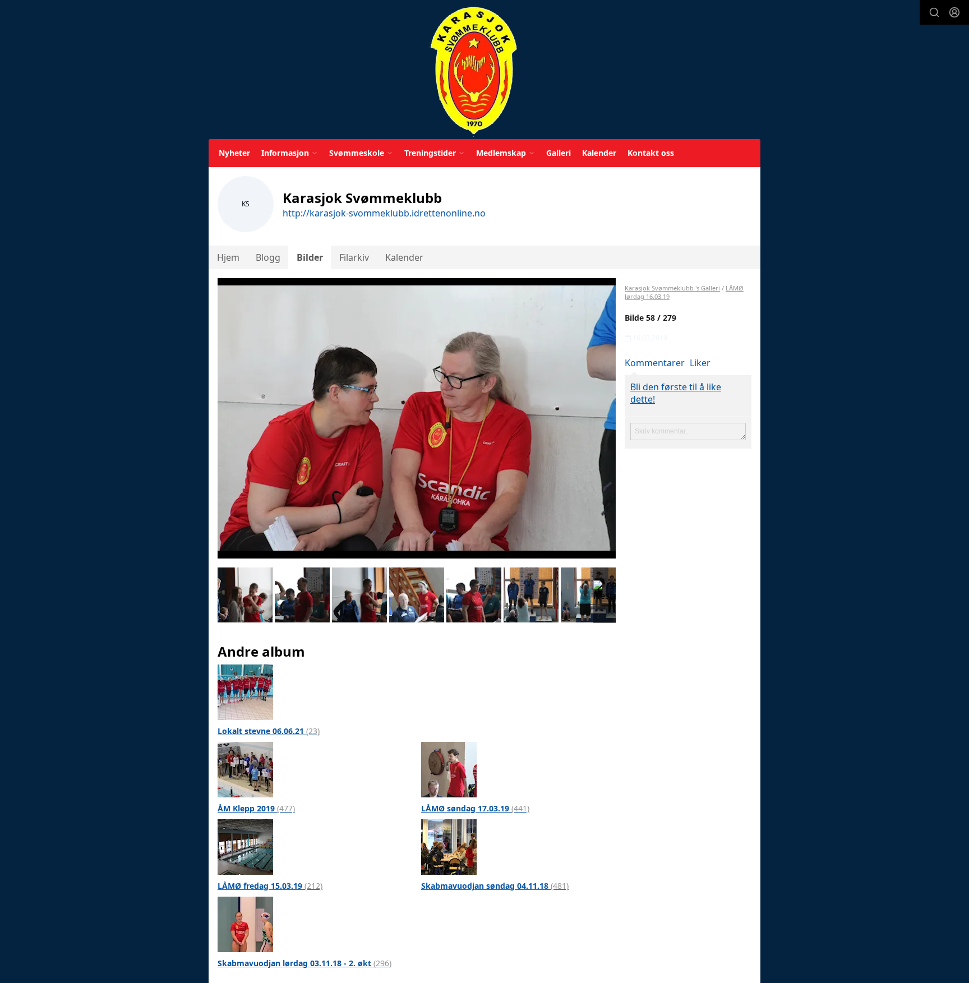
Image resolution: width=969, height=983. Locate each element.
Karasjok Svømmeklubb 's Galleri (672, 288)
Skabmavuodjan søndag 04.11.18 (495, 885)
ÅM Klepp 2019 (256, 808)
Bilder (310, 257)
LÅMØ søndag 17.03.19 (475, 808)
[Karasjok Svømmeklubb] (473, 71)
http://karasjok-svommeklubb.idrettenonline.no (384, 213)
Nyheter (234, 152)
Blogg (268, 257)
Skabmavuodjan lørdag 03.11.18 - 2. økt (304, 963)
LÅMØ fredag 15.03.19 (270, 885)
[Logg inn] (954, 12)
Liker (700, 363)
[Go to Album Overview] (245, 691)
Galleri (558, 152)
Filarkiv (354, 257)
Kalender (599, 152)
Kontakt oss (650, 152)
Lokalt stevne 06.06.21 (269, 731)
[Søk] (934, 12)
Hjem (228, 257)
